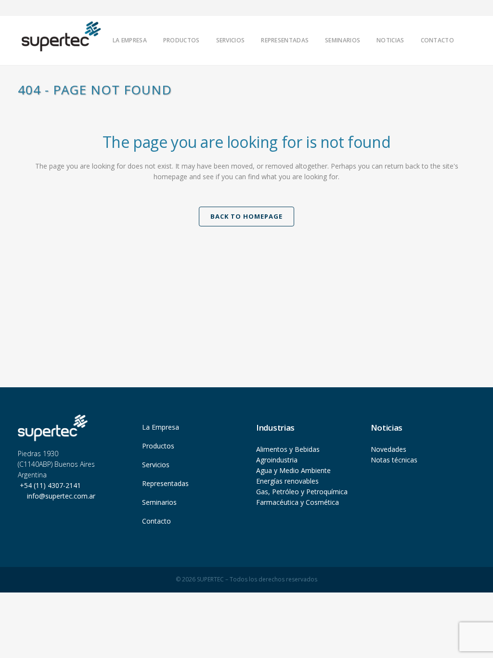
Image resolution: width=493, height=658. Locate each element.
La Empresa (160, 427)
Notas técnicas (394, 459)
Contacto (156, 521)
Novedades (388, 449)
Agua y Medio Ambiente (293, 470)
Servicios (155, 464)
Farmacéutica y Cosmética (297, 502)
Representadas (165, 483)
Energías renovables (287, 481)
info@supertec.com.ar (61, 495)
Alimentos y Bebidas (288, 449)
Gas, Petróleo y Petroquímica (302, 491)
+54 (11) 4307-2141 (49, 485)
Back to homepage (246, 216)
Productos (158, 445)
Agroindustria (277, 459)
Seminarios (159, 502)
